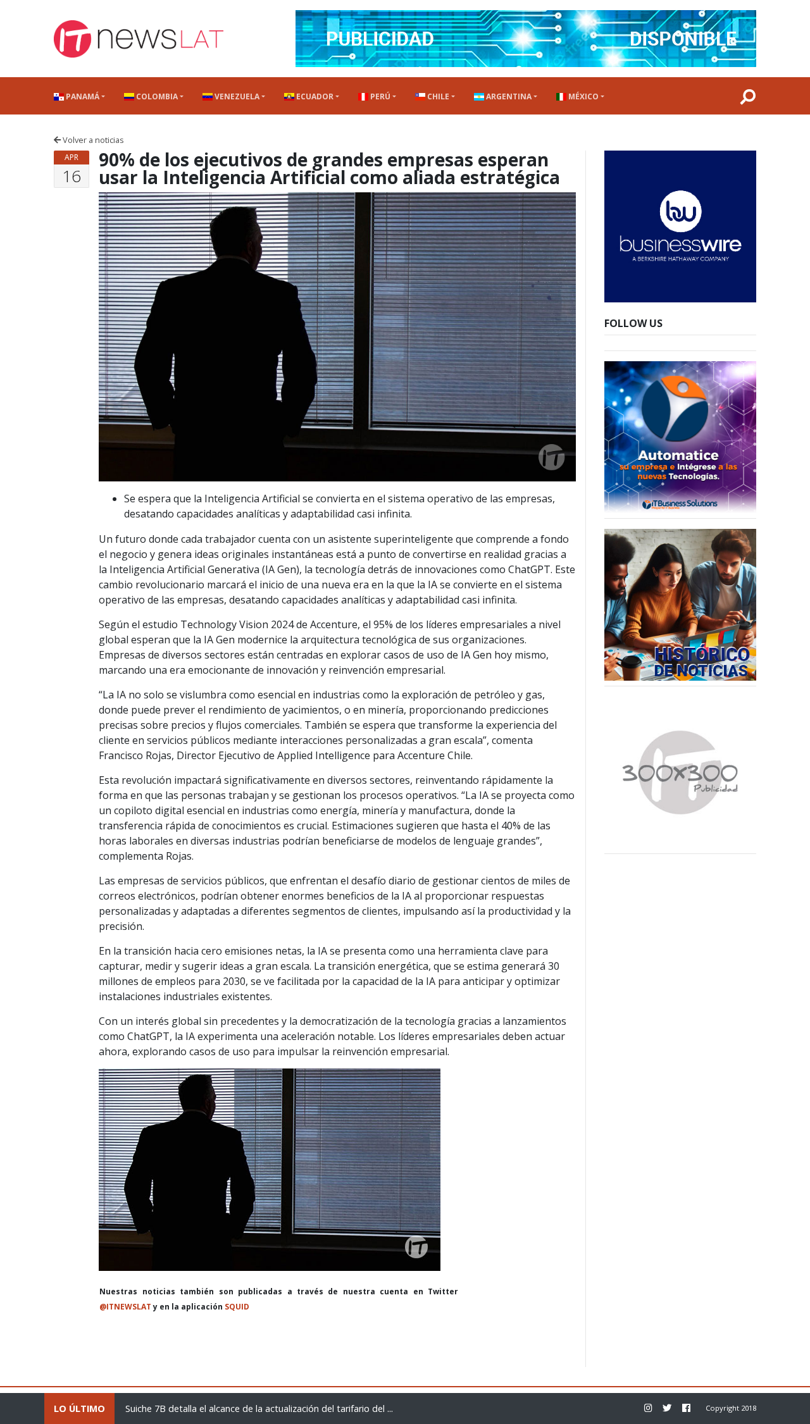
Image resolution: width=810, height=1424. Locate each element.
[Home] (138, 39)
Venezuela (236, 96)
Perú (379, 96)
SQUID (237, 1306)
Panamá (81, 96)
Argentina (508, 96)
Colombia (156, 96)
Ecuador (313, 96)
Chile (437, 96)
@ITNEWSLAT (125, 1306)
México (582, 96)
